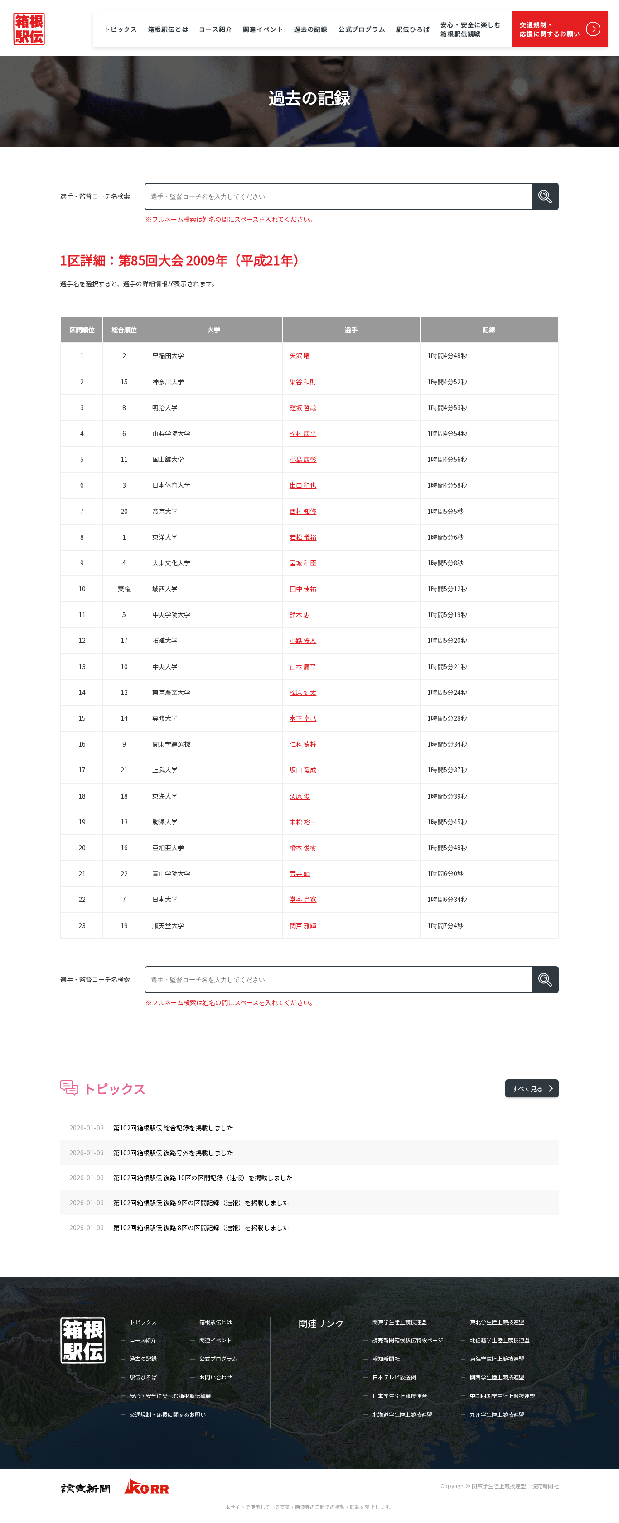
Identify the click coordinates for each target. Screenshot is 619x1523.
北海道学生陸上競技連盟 (402, 1414)
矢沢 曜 (300, 355)
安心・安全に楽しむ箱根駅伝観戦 (470, 29)
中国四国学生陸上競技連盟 (502, 1395)
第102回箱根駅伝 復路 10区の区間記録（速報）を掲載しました (203, 1177)
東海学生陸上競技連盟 (497, 1358)
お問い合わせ (215, 1377)
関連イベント (263, 29)
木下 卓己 (303, 718)
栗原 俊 (300, 795)
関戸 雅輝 (303, 925)
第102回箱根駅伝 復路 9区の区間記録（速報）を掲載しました (201, 1202)
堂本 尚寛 (303, 899)
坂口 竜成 (303, 769)
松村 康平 (303, 433)
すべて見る (527, 1088)
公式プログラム (362, 29)
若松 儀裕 (303, 536)
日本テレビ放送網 (394, 1377)
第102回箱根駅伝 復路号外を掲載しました (173, 1152)
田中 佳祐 (303, 588)
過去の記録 (311, 29)
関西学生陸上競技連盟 (497, 1377)
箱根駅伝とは (168, 29)
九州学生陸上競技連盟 (497, 1414)
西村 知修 (303, 511)
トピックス (120, 29)
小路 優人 (303, 640)
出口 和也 (303, 484)
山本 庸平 (303, 666)
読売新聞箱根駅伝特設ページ (407, 1340)
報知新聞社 (386, 1358)
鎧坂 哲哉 (303, 407)
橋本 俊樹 (303, 847)
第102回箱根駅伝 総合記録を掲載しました (173, 1127)
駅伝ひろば (413, 29)
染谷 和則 (303, 381)
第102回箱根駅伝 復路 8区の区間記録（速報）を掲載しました (201, 1227)
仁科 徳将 (303, 743)
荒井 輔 (300, 873)
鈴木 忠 (300, 614)
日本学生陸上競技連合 (399, 1395)
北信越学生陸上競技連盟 (500, 1340)
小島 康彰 (303, 459)
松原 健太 (303, 692)
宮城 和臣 (303, 562)
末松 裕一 (303, 821)
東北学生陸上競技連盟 (497, 1322)
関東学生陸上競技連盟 (399, 1322)
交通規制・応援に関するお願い (550, 29)
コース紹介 (215, 29)
